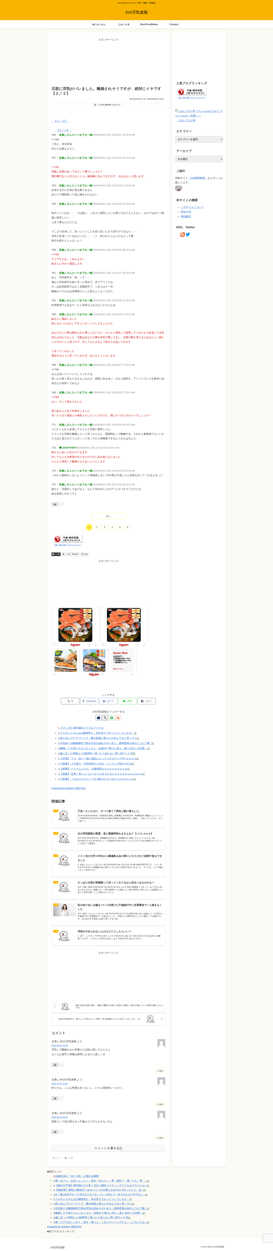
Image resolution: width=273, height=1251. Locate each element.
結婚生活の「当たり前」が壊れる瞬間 (77, 1176)
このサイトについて (192, 207)
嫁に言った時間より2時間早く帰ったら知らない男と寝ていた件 (96, 753)
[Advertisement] (108, 62)
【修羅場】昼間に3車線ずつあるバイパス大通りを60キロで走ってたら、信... (99, 1190)
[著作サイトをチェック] (98, 718)
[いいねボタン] (55, 504)
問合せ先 (186, 211)
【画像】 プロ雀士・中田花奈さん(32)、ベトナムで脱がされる (96, 763)
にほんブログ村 (187, 120)
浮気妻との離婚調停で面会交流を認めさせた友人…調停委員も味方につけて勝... (106, 743)
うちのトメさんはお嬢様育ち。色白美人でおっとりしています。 (97, 733)
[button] (146, 701)
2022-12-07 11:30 (59, 1083)
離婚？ (77, 554)
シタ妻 (57, 554)
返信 (161, 1071)
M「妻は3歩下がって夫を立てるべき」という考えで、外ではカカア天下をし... (100, 1194)
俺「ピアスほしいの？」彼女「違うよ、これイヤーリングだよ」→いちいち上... (101, 1222)
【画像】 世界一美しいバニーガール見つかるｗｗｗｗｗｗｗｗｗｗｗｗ (101, 774)
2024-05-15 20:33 (59, 1117)
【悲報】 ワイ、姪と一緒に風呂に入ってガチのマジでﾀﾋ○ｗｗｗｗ (98, 758)
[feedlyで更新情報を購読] (111, 718)
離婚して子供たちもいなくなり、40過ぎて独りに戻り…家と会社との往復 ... (104, 748)
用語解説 (186, 216)
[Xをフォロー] (105, 718)
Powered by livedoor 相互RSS (68, 788)
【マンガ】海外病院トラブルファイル (82, 727)
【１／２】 (60, 121)
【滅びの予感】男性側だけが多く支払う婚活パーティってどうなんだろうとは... (101, 1185)
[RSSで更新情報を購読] (118, 718)
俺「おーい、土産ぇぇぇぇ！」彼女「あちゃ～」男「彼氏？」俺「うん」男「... (101, 1180)
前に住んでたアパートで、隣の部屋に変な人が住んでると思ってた (98, 738)
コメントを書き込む (108, 1148)
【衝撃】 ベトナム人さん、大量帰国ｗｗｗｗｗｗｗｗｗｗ (93, 768)
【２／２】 (63, 130)
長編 (86, 554)
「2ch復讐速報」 (197, 178)
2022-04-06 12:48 (59, 1045)
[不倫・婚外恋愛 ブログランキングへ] (68, 538)
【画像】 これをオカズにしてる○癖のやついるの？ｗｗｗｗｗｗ (97, 779)
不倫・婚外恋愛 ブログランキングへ (68, 545)
